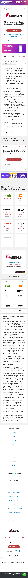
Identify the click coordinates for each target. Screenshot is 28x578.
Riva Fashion (20, 216)
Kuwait (14, 440)
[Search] (22, 2)
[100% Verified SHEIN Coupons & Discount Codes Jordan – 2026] (21, 223)
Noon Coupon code (14, 516)
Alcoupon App (14, 543)
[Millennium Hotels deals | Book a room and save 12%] (14, 261)
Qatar (14, 453)
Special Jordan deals (14, 488)
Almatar (20, 243)
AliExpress (7, 230)
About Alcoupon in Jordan (14, 500)
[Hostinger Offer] (14, 175)
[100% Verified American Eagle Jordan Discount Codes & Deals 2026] (8, 311)
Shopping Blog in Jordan (14, 492)
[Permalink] (3, 165)
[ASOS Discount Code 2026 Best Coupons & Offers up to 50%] (20, 305)
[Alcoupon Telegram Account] (23, 537)
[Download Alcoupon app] (14, 48)
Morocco (14, 465)
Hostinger (7, 216)
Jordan (14, 461)
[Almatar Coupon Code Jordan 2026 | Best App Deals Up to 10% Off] (21, 237)
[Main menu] (25, 2)
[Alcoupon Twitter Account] (9, 537)
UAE (14, 436)
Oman (14, 449)
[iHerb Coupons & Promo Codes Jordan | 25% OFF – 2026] (7, 195)
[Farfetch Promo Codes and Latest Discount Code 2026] (7, 237)
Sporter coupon (14, 525)
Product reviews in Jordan (14, 521)
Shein (21, 230)
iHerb (7, 200)
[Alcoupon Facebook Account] (14, 537)
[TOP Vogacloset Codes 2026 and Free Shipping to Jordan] (8, 305)
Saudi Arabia (14, 432)
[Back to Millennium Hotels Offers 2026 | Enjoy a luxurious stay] (24, 8)
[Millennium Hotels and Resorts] (14, 16)
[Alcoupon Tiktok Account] (18, 537)
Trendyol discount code (14, 512)
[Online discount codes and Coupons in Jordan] (4, 8)
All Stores (9, 8)
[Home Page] (6, 2)
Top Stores (6, 281)
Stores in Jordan (14, 484)
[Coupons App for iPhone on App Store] (20, 551)
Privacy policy (14, 504)
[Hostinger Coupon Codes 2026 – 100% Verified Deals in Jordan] (7, 209)
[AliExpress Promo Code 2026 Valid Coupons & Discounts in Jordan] (7, 223)
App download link (14, 546)
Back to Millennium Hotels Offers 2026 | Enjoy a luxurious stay (14, 39)
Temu (21, 202)
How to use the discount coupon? (14, 508)
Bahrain (14, 444)
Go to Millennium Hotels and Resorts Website (14, 35)
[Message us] (24, 574)
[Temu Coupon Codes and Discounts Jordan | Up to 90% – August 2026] (21, 195)
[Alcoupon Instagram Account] (5, 537)
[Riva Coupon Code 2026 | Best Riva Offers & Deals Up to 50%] (21, 209)
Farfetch (7, 243)
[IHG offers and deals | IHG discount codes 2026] (20, 311)
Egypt (14, 457)
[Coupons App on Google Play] (16, 551)
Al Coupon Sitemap (14, 496)
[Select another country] (18, 2)
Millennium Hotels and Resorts (12, 9)
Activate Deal (14, 30)
